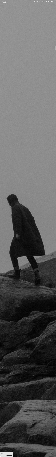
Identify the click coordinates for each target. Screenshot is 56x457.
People (34, 1)
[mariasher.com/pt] (4, 2)
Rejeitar (3, 455)
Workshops (43, 1)
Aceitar (9, 455)
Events (37, 1)
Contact (52, 1)
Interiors (40, 1)
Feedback (49, 1)
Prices (46, 1)
